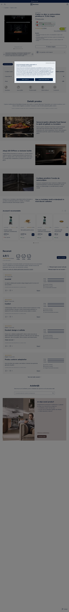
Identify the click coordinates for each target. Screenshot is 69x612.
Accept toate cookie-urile (44, 79)
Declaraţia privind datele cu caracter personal (34, 75)
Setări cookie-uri (25, 79)
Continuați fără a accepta (50, 62)
